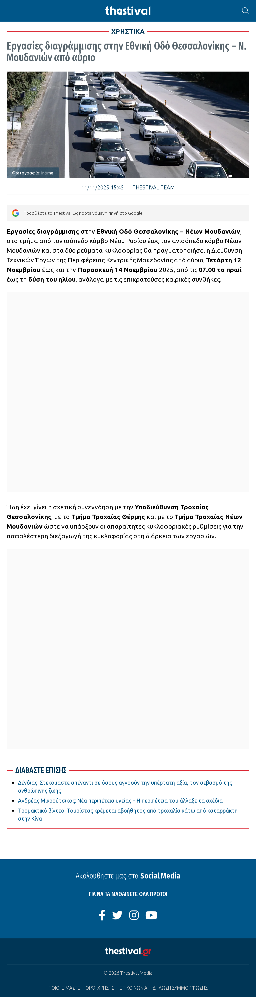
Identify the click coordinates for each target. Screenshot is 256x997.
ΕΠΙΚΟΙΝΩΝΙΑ (133, 988)
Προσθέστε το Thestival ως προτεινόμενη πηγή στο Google (83, 213)
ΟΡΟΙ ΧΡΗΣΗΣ (99, 988)
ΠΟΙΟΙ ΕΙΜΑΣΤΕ (64, 988)
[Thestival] (128, 11)
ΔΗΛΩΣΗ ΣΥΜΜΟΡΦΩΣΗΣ (180, 988)
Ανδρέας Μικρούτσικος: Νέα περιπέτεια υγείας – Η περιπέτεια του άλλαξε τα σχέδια (120, 801)
